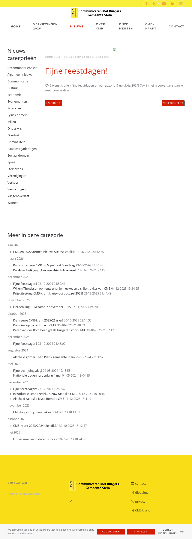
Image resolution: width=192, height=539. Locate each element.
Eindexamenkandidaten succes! (35, 439)
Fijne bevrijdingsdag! (27, 371)
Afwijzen (141, 531)
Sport (11, 162)
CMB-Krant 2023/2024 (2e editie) (35, 426)
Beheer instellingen (168, 532)
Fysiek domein (18, 115)
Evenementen (17, 101)
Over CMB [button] (100, 26)
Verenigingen (17, 176)
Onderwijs (15, 128)
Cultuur (13, 88)
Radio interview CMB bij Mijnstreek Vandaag (44, 265)
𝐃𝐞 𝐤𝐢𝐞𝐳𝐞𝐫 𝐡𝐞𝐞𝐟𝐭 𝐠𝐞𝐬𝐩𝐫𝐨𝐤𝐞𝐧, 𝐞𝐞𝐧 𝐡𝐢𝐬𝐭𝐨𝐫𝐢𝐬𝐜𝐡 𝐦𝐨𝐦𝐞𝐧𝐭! (44, 270)
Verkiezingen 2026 (45, 26)
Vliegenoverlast (18, 196)
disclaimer (142, 492)
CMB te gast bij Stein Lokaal (32, 412)
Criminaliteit (16, 142)
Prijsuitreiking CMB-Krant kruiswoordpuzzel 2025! (48, 293)
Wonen (13, 203)
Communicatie (18, 81)
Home (16, 26)
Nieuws (77, 26)
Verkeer (13, 182)
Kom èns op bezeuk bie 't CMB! (34, 325)
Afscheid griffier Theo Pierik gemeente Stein (44, 357)
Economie (15, 95)
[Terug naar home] (96, 13)
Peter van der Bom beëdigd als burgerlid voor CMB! (49, 330)
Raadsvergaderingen (22, 149)
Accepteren (111, 531)
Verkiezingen (17, 189)
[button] (71, 501)
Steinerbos (15, 169)
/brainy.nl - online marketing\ (24, 493)
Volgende (172, 103)
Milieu (12, 122)
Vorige (54, 103)
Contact (176, 26)
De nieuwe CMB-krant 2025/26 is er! (38, 320)
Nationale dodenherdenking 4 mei (37, 375)
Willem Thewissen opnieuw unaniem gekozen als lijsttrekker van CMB (61, 288)
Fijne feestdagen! (25, 284)
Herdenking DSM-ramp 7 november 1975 (42, 307)
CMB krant (142, 510)
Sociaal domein (18, 155)
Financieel (15, 108)
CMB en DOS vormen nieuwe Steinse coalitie (44, 252)
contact (140, 483)
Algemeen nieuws (20, 75)
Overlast (13, 135)
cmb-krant (150, 26)
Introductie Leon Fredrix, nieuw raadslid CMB (44, 394)
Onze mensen (126, 26)
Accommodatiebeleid (23, 68)
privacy (140, 501)
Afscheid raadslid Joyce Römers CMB (38, 399)
